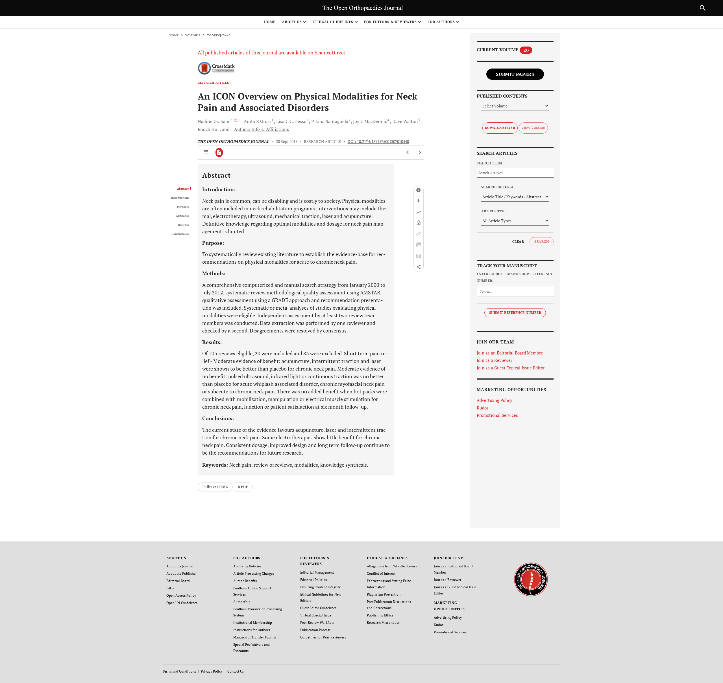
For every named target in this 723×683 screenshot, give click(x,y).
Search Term (489, 163)
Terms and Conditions (179, 671)
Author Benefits (245, 581)
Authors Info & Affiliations (261, 129)
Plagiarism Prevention (383, 594)
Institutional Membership (252, 622)
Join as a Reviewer (494, 360)
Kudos (483, 408)
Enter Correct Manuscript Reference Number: (515, 277)
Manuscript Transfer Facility (254, 637)
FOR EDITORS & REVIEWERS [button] (390, 22)
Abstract (183, 189)
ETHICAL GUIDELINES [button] (333, 22)
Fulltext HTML (215, 487)
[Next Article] (420, 152)
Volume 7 (193, 35)
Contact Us (235, 671)
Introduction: (180, 198)
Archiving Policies (247, 566)
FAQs (170, 588)
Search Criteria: (498, 187)
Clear (518, 241)
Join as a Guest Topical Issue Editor (511, 368)
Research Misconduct (383, 622)
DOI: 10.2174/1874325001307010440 (378, 141)
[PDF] (219, 152)
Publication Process (315, 630)
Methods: (182, 216)
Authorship (242, 602)
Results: (183, 225)
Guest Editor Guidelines (318, 608)
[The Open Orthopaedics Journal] (530, 579)
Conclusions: (180, 234)
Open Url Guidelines (181, 603)
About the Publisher (181, 573)
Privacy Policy (212, 671)
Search (541, 241)
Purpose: (183, 207)
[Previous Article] (408, 152)
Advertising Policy (494, 400)
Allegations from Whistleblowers (392, 566)
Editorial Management (317, 572)
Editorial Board (178, 581)
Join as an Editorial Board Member (510, 353)
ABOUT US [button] (292, 22)
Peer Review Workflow (317, 622)
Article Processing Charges (253, 573)
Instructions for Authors (251, 630)
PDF (244, 487)
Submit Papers (515, 74)
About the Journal (179, 566)
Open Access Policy (181, 595)
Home (269, 22)
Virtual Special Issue (315, 615)
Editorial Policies (313, 580)
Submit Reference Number (515, 312)
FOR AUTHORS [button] (441, 22)
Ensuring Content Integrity (320, 587)
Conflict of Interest (381, 573)
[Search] (702, 7)
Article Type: (494, 211)
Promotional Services (497, 415)
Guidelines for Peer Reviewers (323, 637)
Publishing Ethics (380, 615)
